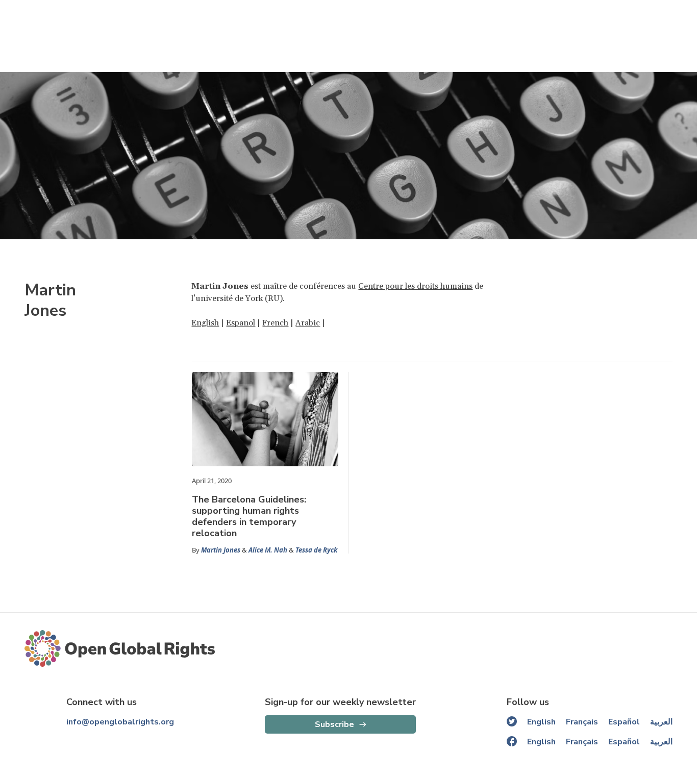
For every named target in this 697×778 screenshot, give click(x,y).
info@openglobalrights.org (120, 721)
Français (582, 721)
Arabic (307, 323)
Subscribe (334, 724)
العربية (661, 721)
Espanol (240, 323)
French (275, 323)
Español (624, 721)
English (205, 323)
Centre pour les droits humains (415, 286)
